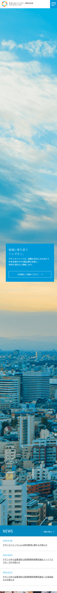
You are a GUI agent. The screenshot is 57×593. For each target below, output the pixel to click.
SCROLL (28, 515)
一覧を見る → (48, 531)
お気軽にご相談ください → (30, 274)
